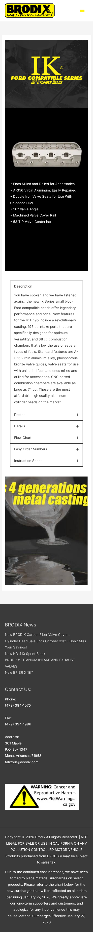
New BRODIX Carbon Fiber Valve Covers (37, 635)
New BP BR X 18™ (19, 672)
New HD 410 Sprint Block (25, 654)
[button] (46, 286)
